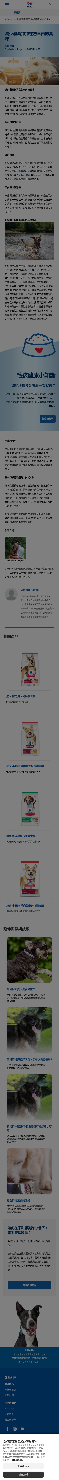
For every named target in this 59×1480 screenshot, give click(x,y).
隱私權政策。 (18, 1460)
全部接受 (23, 1474)
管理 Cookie (23, 1466)
